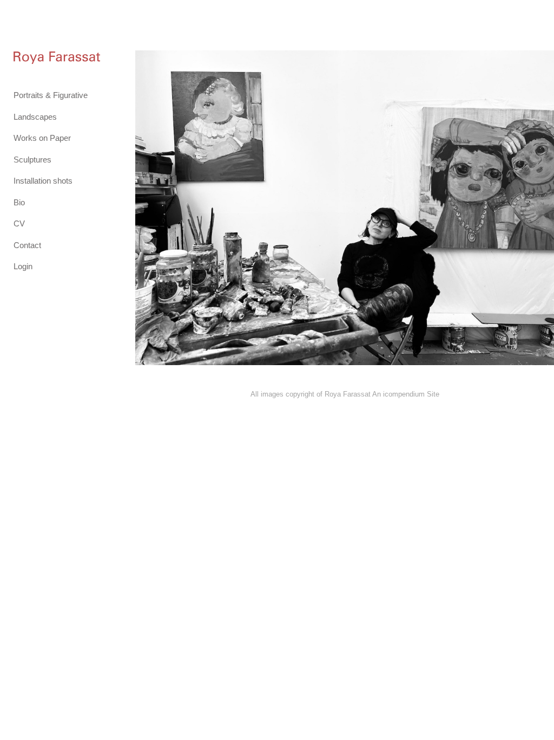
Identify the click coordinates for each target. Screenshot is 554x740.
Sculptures (32, 159)
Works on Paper (42, 137)
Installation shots (43, 180)
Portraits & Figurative (51, 95)
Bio (19, 202)
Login (23, 266)
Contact (27, 245)
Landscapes (35, 116)
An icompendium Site (405, 394)
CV (19, 223)
